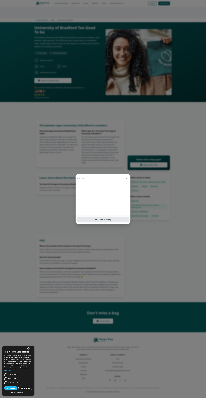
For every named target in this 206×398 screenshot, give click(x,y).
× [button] (31, 348)
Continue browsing (103, 219)
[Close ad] (127, 178)
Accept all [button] (11, 388)
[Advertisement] (103, 199)
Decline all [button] (25, 388)
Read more (7, 370)
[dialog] (18, 371)
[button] (18, 393)
